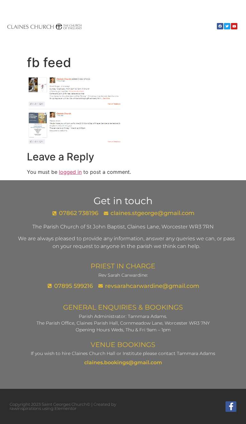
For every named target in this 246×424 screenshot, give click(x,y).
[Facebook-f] (231, 406)
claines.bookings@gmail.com (123, 362)
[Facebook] (220, 26)
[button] (212, 26)
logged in (70, 172)
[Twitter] (227, 26)
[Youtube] (234, 26)
